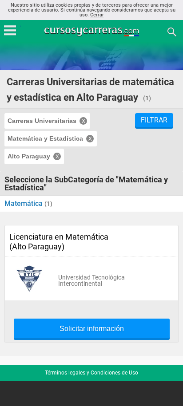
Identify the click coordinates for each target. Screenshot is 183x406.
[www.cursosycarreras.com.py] (92, 31)
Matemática (24, 203)
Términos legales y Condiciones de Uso (91, 373)
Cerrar (97, 15)
